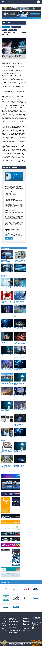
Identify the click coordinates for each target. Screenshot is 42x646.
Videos (4, 623)
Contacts (4, 630)
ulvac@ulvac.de (19, 235)
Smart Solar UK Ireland (14, 630)
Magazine (4, 621)
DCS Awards (26, 628)
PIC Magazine (12, 623)
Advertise (4, 627)
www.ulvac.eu (7, 235)
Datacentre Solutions (14, 634)
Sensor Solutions (13, 632)
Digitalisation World (14, 635)
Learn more (9, 238)
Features (4, 620)
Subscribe (4, 628)
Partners (4, 625)
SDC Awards (26, 630)
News (3, 618)
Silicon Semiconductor (14, 621)
